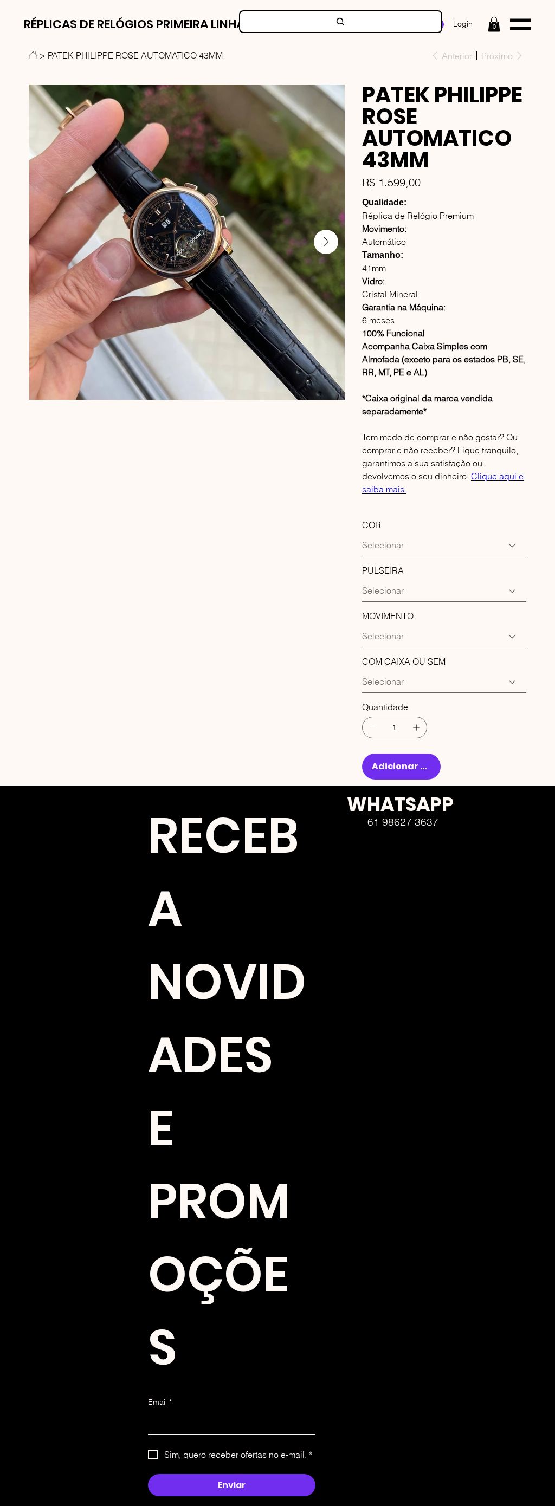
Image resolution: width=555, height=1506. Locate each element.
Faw (340, 891)
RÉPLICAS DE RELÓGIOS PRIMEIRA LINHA (134, 24)
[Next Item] (326, 242)
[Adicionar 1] (416, 727)
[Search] (340, 21)
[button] (494, 24)
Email (160, 1402)
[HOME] (33, 55)
